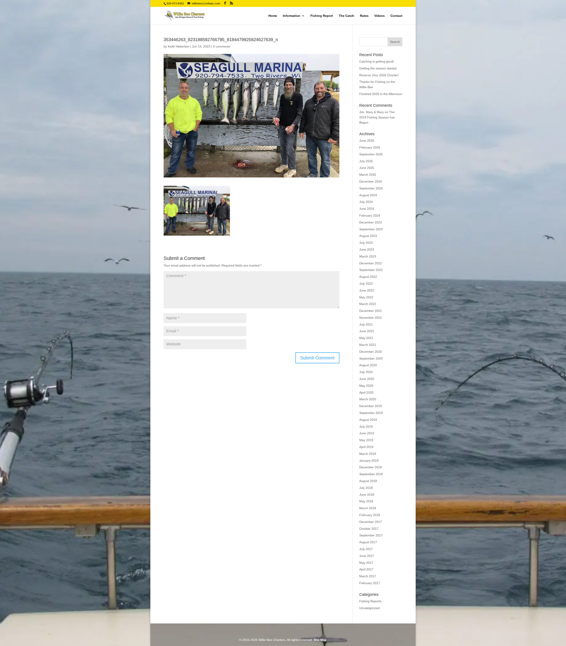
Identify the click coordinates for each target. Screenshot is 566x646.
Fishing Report (321, 15)
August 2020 (368, 365)
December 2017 (370, 522)
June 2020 (366, 379)
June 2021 (366, 331)
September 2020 (371, 358)
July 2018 (366, 488)
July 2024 (366, 202)
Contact (396, 15)
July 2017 (366, 549)
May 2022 (366, 297)
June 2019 (366, 433)
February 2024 (369, 215)
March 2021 (367, 345)
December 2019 (370, 406)
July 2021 (366, 324)
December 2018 (370, 467)
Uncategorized (369, 608)
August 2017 (368, 542)
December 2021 (370, 311)
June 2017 (366, 556)
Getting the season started (377, 68)
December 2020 (370, 351)
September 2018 (371, 474)
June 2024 (366, 208)
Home (272, 15)
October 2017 (369, 528)
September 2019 (371, 413)
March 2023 (367, 256)
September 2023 (371, 229)
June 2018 (366, 494)
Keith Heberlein (178, 46)
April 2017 (366, 569)
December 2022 (370, 263)
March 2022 (367, 304)
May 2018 (366, 501)
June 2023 (366, 249)
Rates (364, 15)
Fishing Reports (370, 601)
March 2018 (367, 508)
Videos (379, 15)
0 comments (221, 46)
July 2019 (366, 426)
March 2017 (367, 576)
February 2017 (369, 583)
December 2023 (370, 222)
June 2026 (366, 140)
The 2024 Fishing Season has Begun (377, 117)
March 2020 (367, 399)
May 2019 (366, 440)
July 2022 (366, 283)
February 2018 (369, 515)
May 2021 (366, 338)
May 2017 (366, 562)
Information (291, 15)
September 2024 (371, 188)
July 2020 (366, 372)
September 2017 (371, 535)
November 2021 (370, 317)
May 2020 (366, 385)
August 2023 (368, 236)
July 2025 (366, 161)
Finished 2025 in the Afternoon (380, 94)
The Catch (346, 15)
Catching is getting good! (376, 61)
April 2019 (366, 447)
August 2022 (368, 276)
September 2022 (371, 270)
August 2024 (368, 195)
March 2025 (367, 174)
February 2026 (369, 147)
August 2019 (368, 419)
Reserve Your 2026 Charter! (379, 75)
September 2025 (371, 154)
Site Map (320, 640)
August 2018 (368, 481)
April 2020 (366, 392)
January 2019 (369, 460)
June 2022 (366, 290)
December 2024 (370, 181)
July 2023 (366, 242)
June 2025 (366, 168)
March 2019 (367, 453)
